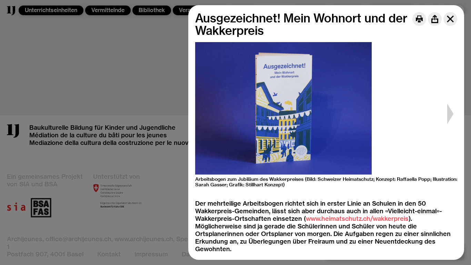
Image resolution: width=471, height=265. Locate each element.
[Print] (419, 19)
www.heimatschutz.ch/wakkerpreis (357, 219)
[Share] (435, 19)
